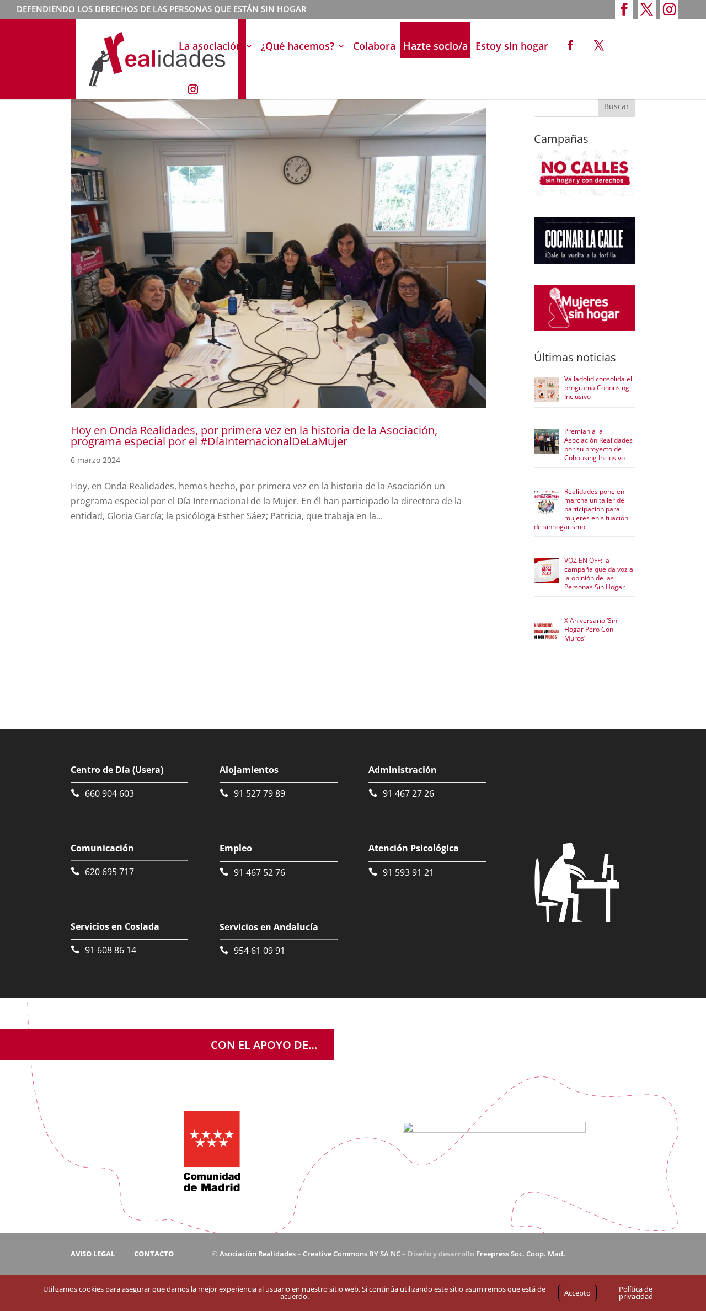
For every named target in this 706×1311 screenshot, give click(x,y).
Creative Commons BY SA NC (351, 1254)
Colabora (374, 45)
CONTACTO (154, 1254)
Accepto (577, 1293)
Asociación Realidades (258, 1254)
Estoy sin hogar (511, 45)
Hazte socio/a (435, 45)
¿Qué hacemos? (297, 45)
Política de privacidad (636, 1292)
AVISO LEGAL (93, 1254)
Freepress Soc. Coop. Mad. (520, 1254)
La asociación (210, 45)
